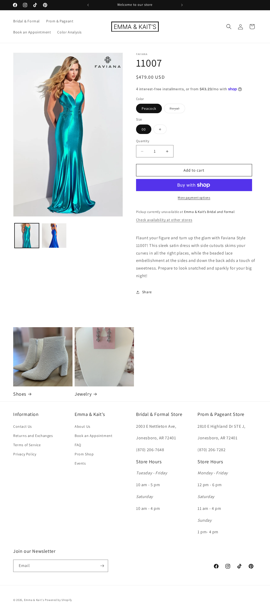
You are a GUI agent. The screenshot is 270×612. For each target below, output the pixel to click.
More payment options (194, 198)
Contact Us (22, 426)
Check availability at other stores (164, 219)
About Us (82, 426)
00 (144, 129)
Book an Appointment (93, 435)
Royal (177, 109)
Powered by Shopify (58, 600)
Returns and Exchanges (33, 435)
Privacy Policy (24, 454)
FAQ (78, 444)
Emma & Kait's (34, 600)
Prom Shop (84, 454)
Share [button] (147, 292)
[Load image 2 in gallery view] (54, 235)
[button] (229, 26)
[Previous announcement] (88, 5)
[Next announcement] (182, 5)
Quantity (142, 141)
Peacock (149, 108)
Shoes (19, 394)
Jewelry (83, 394)
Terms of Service (27, 444)
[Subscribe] (102, 566)
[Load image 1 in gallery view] (27, 235)
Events (80, 463)
